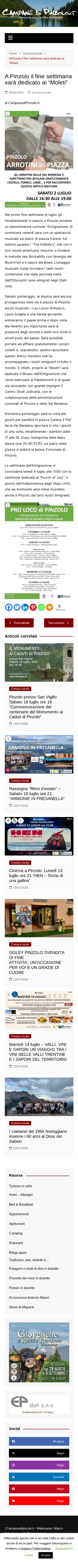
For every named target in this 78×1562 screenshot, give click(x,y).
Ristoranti (16, 1243)
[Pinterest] (33, 607)
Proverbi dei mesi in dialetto (29, 1278)
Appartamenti (19, 1214)
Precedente (22, 623)
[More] (49, 607)
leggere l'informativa (36, 1548)
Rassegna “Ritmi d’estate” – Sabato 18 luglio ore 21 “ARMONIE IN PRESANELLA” (37, 793)
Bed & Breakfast (21, 1204)
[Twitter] (17, 607)
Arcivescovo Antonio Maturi (29, 1297)
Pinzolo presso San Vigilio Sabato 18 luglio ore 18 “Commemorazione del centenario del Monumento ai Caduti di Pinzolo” (36, 707)
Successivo (56, 623)
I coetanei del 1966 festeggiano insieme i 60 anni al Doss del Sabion (38, 1136)
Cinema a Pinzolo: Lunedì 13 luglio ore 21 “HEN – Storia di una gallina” (36, 875)
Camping (15, 1233)
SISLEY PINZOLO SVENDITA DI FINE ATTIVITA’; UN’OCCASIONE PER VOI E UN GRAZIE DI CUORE (36, 962)
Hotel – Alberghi (21, 1195)
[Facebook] (8, 607)
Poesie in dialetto (22, 1288)
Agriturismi (17, 1224)
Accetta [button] (45, 1555)
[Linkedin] (25, 607)
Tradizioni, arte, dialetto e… (29, 1260)
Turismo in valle (20, 1186)
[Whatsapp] (41, 607)
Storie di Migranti (21, 1307)
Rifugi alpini (18, 1252)
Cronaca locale (41, 92)
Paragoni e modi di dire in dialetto (33, 1268)
